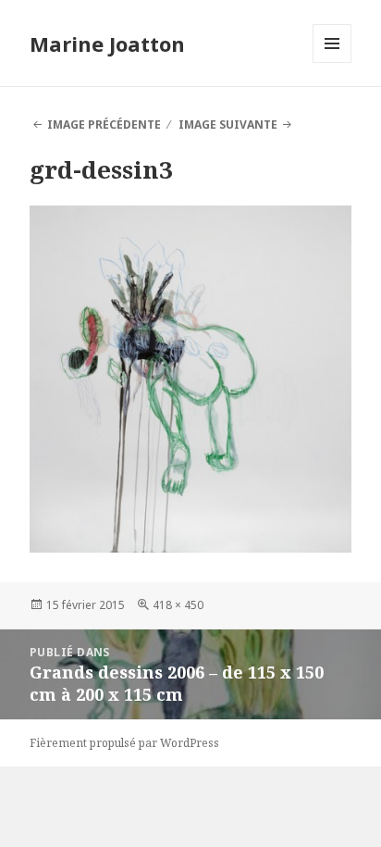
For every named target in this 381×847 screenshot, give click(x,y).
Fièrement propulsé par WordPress (124, 743)
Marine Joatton (107, 43)
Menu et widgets (332, 62)
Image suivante (227, 124)
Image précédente (104, 124)
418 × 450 (178, 605)
